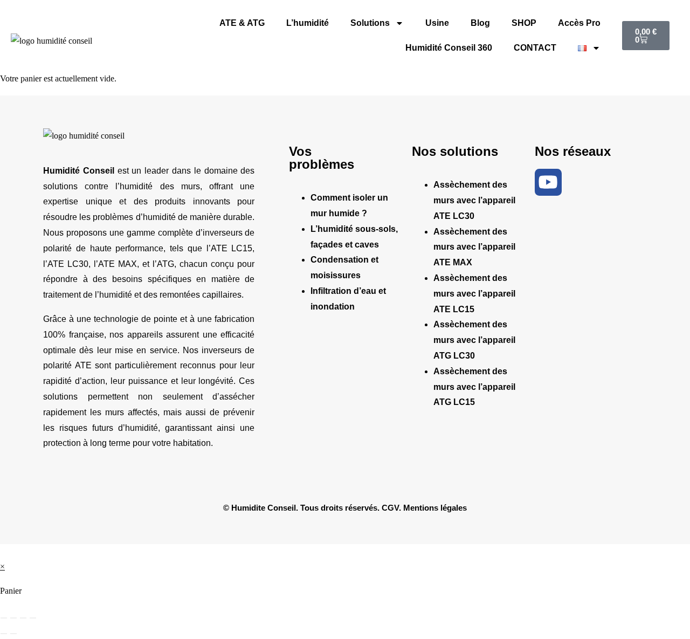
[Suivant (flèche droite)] (13, 634)
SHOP (524, 23)
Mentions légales (435, 507)
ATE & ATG (242, 23)
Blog (480, 23)
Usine (437, 23)
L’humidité (307, 23)
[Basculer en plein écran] (13, 618)
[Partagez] (23, 618)
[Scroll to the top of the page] (3, 551)
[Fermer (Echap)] (33, 618)
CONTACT (535, 47)
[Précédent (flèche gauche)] (4, 634)
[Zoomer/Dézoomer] (4, 618)
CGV (390, 507)
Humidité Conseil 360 (448, 47)
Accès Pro (579, 23)
